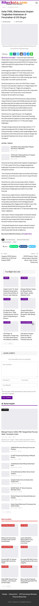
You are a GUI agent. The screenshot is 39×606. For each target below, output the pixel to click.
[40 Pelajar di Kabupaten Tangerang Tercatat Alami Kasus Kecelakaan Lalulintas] (10, 326)
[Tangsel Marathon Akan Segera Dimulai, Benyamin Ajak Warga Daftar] (28, 303)
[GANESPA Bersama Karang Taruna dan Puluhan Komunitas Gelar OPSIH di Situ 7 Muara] (5, 450)
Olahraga (24, 299)
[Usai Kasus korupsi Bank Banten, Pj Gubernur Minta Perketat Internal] (28, 326)
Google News (27, 234)
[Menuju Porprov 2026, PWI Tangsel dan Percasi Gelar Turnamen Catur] (19, 419)
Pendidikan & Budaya (8, 525)
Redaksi (4, 594)
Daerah (6, 277)
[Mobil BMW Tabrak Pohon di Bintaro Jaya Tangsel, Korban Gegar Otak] (9, 571)
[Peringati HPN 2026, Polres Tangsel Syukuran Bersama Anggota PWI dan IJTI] (29, 552)
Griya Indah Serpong (10, 239)
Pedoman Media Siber (19, 597)
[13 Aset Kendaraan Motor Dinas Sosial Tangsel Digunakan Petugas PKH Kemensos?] (5, 474)
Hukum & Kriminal (26, 322)
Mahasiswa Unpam (6, 242)
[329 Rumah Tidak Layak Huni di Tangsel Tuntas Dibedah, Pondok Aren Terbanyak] (5, 157)
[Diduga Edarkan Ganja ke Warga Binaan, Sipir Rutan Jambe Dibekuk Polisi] (28, 282)
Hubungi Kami (13, 594)
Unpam (14, 242)
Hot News (24, 277)
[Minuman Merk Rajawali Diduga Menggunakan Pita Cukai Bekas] (29, 571)
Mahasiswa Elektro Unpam (23, 239)
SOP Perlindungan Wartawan (28, 594)
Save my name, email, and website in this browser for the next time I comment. (19, 392)
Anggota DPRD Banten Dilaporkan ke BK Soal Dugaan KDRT (8, 258)
